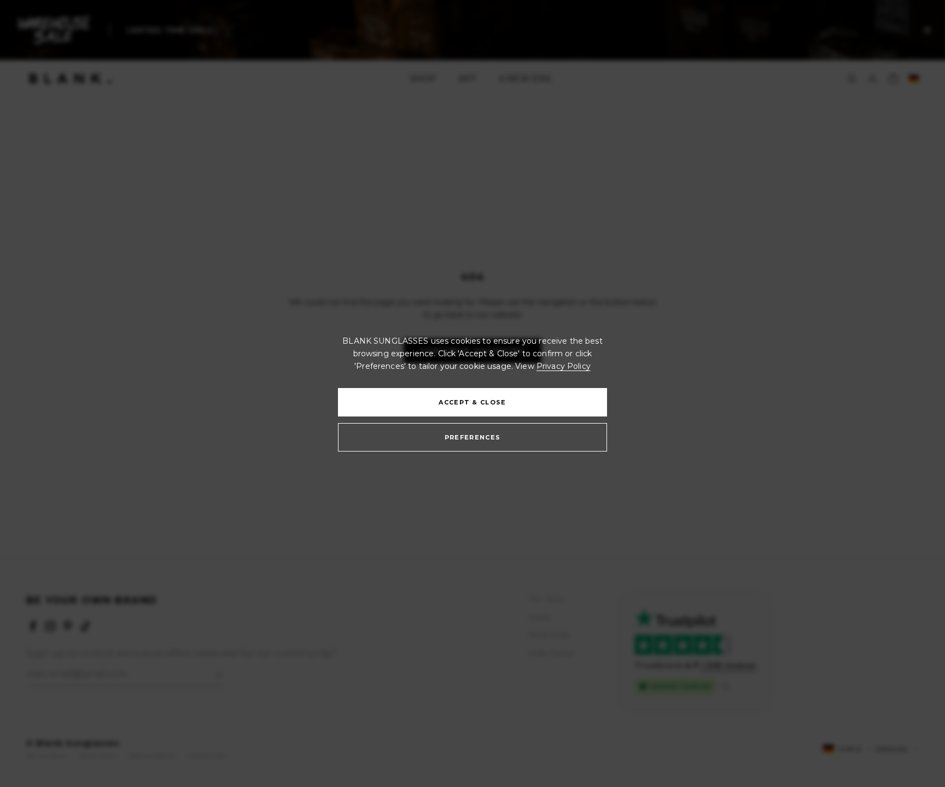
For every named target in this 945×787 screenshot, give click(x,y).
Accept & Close (472, 403)
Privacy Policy (563, 366)
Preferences (473, 438)
